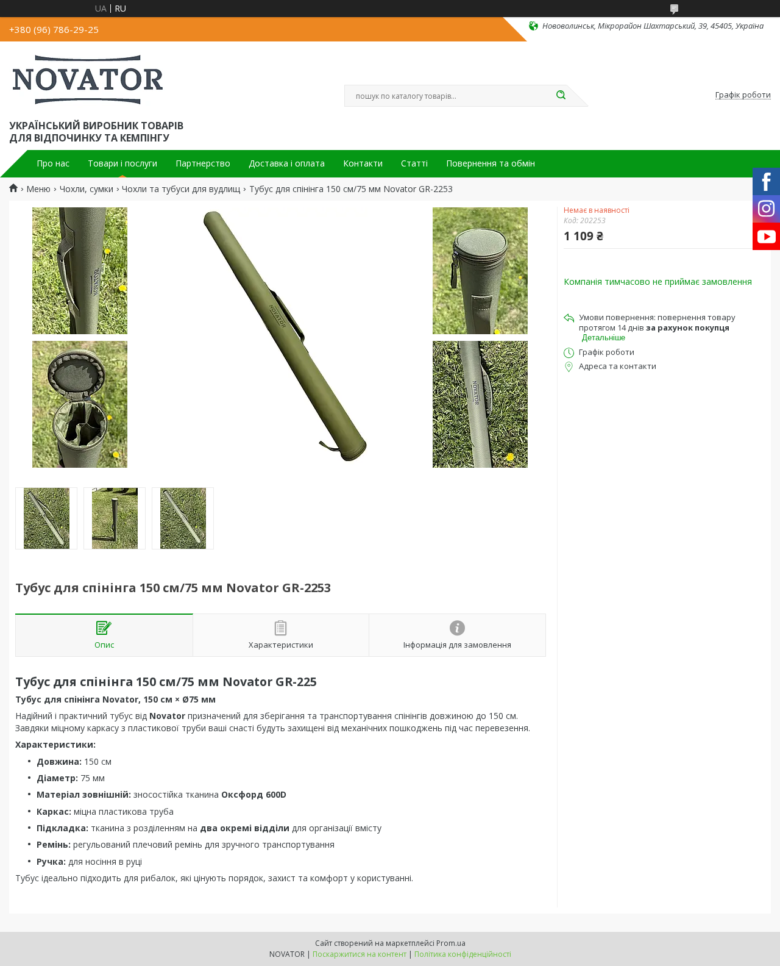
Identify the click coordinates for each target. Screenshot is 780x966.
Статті (414, 163)
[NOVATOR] (87, 78)
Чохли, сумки (86, 189)
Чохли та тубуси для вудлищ (181, 189)
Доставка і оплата (287, 163)
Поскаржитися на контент (359, 954)
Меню (38, 189)
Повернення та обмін (490, 163)
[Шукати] (560, 96)
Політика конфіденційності (462, 954)
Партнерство (203, 163)
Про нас (53, 163)
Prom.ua (451, 943)
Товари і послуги (122, 163)
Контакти (363, 163)
